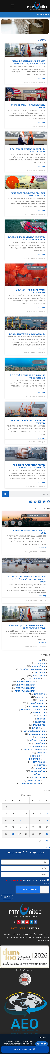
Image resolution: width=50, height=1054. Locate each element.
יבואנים (41, 700)
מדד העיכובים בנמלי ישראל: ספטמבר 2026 (28, 531)
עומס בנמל (40, 737)
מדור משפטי (39, 712)
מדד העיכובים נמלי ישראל (33, 709)
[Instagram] (14, 922)
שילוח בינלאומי (38, 771)
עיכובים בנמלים (37, 740)
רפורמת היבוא (38, 762)
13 (20, 820)
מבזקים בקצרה (33, 678)
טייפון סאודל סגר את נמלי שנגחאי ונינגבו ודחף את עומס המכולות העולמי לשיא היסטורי (27, 579)
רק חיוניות (41, 1044)
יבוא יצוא (40, 697)
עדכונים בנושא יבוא (25, 681)
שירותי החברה (38, 777)
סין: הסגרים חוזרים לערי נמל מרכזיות (27, 334)
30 (47, 841)
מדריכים (41, 715)
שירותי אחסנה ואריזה (30, 783)
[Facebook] (35, 922)
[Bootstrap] (23, 922)
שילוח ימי (35, 774)
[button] (12, 6)
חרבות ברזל (39, 694)
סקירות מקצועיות (37, 734)
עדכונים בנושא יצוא (25, 684)
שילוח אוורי (39, 768)
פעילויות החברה (37, 746)
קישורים (36, 728)
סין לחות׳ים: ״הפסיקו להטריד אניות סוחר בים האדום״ (27, 150)
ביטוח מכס (40, 663)
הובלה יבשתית (38, 666)
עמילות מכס (39, 743)
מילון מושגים (39, 725)
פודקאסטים (34, 759)
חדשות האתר (39, 675)
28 (13, 834)
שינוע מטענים (33, 780)
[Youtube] (27, 922)
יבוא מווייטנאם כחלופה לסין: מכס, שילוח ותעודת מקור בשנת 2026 (27, 626)
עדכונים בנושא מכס (25, 688)
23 (47, 834)
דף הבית (45, 15)
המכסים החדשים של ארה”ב (32, 669)
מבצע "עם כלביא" (36, 706)
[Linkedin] (31, 922)
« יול (48, 847)
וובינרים (36, 755)
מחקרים (41, 718)
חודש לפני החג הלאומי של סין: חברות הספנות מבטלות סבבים (26, 238)
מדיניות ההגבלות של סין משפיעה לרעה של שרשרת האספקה (29, 466)
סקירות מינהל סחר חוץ (34, 731)
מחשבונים (40, 722)
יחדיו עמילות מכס (37, 703)
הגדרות (42, 1038)
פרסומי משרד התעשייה (34, 749)
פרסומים (41, 752)
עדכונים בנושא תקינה (25, 691)
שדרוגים (41, 765)
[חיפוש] (5, 494)
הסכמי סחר (39, 672)
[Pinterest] (19, 922)
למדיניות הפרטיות (14, 880)
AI (40, 660)
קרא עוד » (42, 547)
